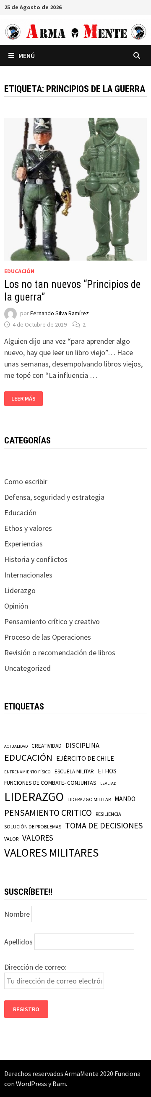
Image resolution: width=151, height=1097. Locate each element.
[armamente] (75, 31)
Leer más (27, 398)
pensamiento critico (48, 812)
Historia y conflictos (36, 559)
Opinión (16, 606)
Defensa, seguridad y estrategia (54, 497)
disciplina (82, 745)
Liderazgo (20, 590)
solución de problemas (32, 826)
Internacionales (28, 575)
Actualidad (16, 746)
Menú (26, 55)
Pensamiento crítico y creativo (52, 621)
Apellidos (18, 942)
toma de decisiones (104, 825)
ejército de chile (85, 758)
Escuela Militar (74, 771)
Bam (59, 1083)
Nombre (17, 914)
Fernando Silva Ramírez (59, 313)
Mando (125, 799)
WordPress (31, 1083)
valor (11, 839)
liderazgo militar (89, 799)
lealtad (108, 783)
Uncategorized (27, 668)
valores (37, 838)
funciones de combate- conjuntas (50, 782)
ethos (107, 771)
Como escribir (25, 481)
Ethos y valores (28, 528)
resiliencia (108, 814)
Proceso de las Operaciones (47, 637)
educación (28, 757)
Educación (19, 271)
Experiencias (23, 543)
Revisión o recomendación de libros (59, 652)
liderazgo (34, 796)
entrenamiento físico (27, 772)
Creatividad (46, 745)
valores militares (51, 852)
